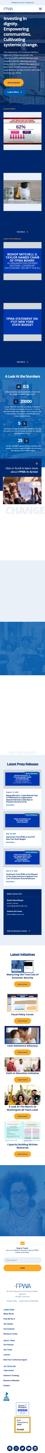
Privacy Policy (12, 1301)
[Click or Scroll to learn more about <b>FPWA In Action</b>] (36, 463)
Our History (8, 1344)
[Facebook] (10, 1448)
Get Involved (8, 1329)
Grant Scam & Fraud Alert (28, 1301)
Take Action (8, 1370)
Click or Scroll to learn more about (21, 469)
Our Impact (8, 1324)
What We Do (8, 1314)
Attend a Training (11, 1375)
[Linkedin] (35, 1448)
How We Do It (9, 1319)
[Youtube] (29, 1448)
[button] (40, 9)
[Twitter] (22, 1448)
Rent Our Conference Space (15, 1360)
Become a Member (11, 1380)
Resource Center (10, 1334)
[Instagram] (16, 1448)
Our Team (7, 1349)
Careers (6, 1354)
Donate (6, 1385)
